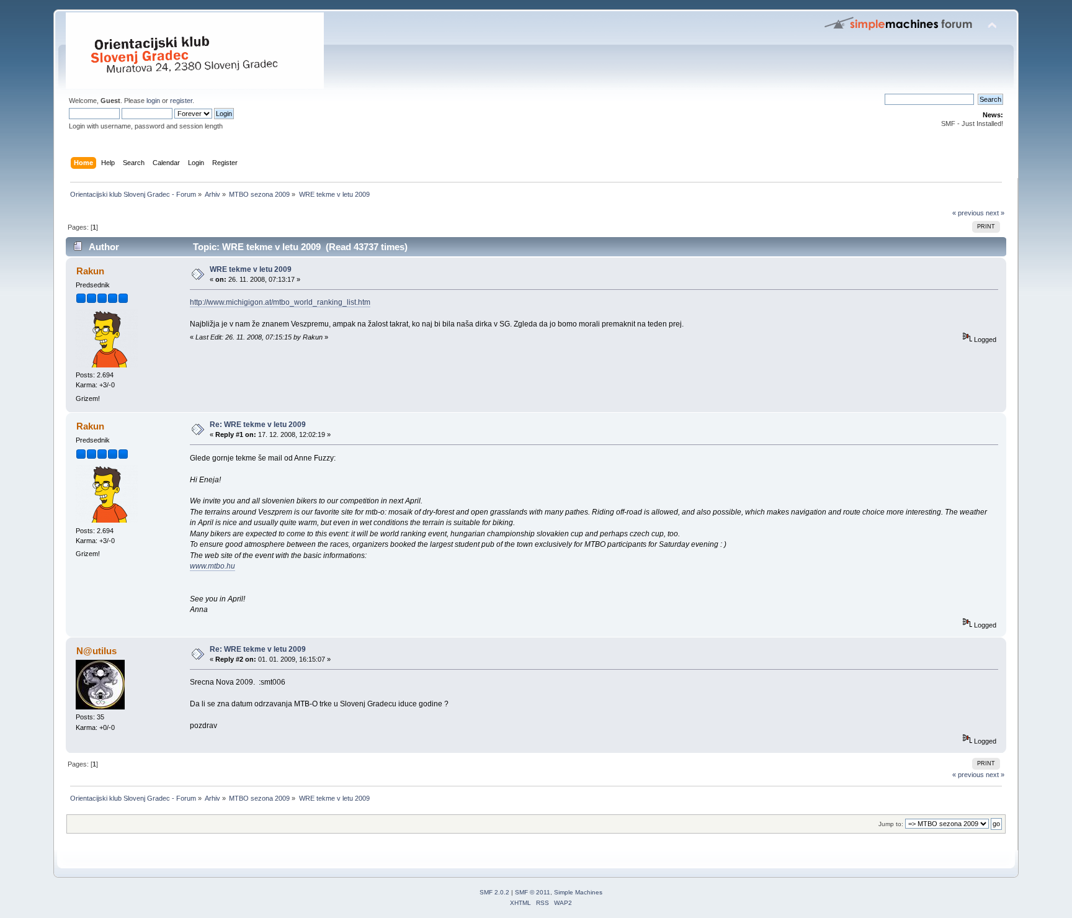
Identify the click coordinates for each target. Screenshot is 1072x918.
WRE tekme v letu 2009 (251, 269)
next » (995, 213)
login (153, 100)
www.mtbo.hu (212, 566)
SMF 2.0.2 (494, 892)
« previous (968, 213)
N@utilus (96, 651)
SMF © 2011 (532, 892)
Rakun (90, 271)
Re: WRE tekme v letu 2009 (258, 424)
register (181, 100)
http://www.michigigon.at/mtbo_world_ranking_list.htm (280, 302)
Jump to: (890, 824)
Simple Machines (578, 892)
